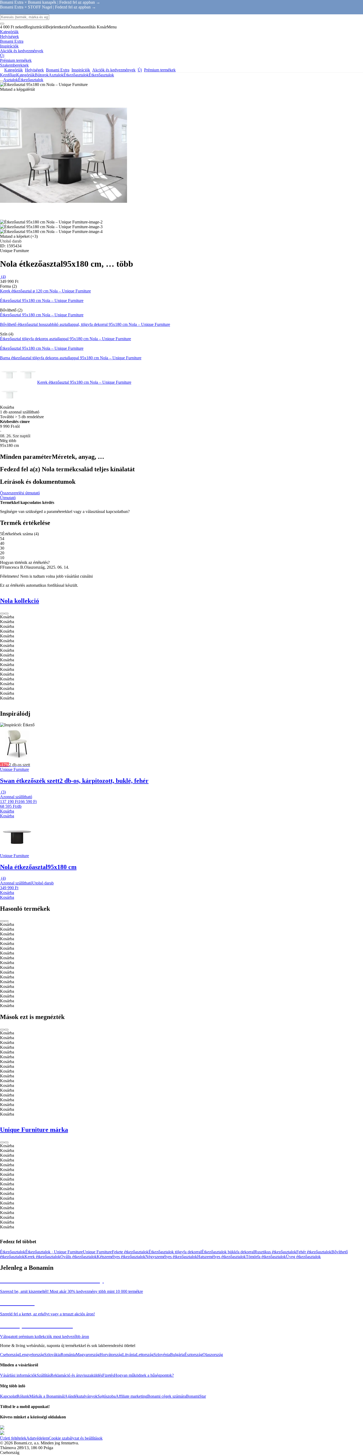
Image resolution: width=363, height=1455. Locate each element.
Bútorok (42, 75)
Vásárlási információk (18, 1375)
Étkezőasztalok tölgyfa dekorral (175, 1252)
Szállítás (43, 1375)
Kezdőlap (8, 75)
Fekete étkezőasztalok (130, 1252)
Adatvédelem (37, 1438)
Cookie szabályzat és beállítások (76, 1438)
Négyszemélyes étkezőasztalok (171, 1256)
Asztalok (56, 75)
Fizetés (108, 1375)
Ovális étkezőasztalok (78, 1256)
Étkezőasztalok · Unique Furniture (54, 1252)
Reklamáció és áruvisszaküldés (76, 1375)
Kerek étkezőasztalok (42, 1256)
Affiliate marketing (131, 1396)
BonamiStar (196, 1396)
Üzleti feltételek (13, 1438)
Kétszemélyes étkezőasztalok (121, 1256)
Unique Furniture (97, 1252)
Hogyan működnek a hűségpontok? (144, 1375)
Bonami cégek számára (166, 1396)
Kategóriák (25, 75)
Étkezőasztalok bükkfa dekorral (227, 1252)
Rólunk (23, 1396)
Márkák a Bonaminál (47, 1396)
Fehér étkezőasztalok (313, 1252)
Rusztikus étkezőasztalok (275, 1252)
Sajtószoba (107, 1396)
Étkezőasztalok (101, 75)
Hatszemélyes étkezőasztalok (221, 1256)
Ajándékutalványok (81, 1396)
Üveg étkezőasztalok (303, 1256)
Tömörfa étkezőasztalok (266, 1256)
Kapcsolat (8, 1396)
